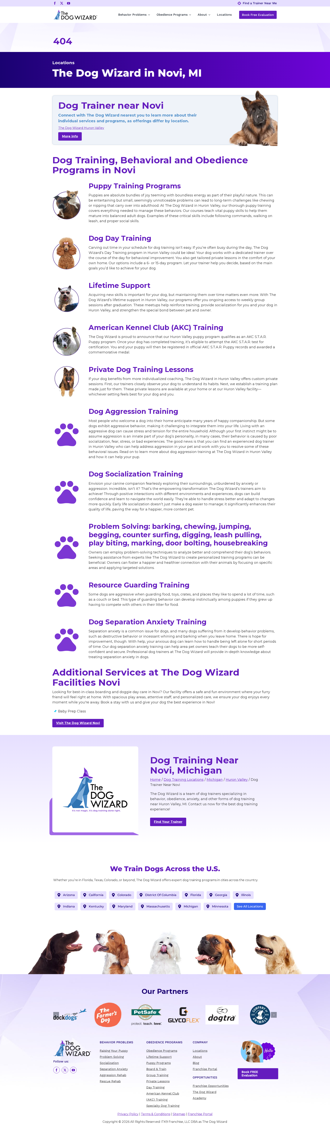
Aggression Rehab (113, 1075)
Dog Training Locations (184, 780)
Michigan (215, 780)
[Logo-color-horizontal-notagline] (75, 11)
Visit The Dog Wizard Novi (78, 723)
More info (70, 136)
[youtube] (68, 3)
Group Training (157, 1075)
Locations (200, 1051)
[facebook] (54, 3)
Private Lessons (158, 1081)
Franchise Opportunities (211, 1086)
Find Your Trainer (168, 822)
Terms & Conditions (155, 1114)
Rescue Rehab (110, 1081)
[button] (56, 1015)
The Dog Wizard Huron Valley (81, 128)
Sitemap (179, 1114)
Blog (196, 1063)
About (197, 1057)
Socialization (109, 1063)
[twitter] (61, 3)
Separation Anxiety (114, 1069)
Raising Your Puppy (114, 1051)
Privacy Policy (127, 1114)
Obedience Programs (161, 1051)
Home (155, 780)
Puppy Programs (158, 1063)
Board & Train (156, 1069)
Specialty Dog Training (163, 1106)
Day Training (155, 1087)
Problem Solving (112, 1057)
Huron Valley (237, 780)
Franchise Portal (205, 1069)
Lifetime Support (159, 1057)
